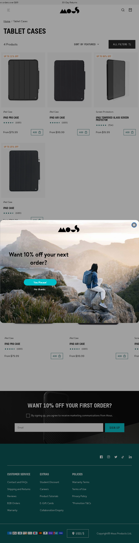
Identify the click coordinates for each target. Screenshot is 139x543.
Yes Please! (40, 282)
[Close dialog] (134, 224)
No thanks (40, 289)
